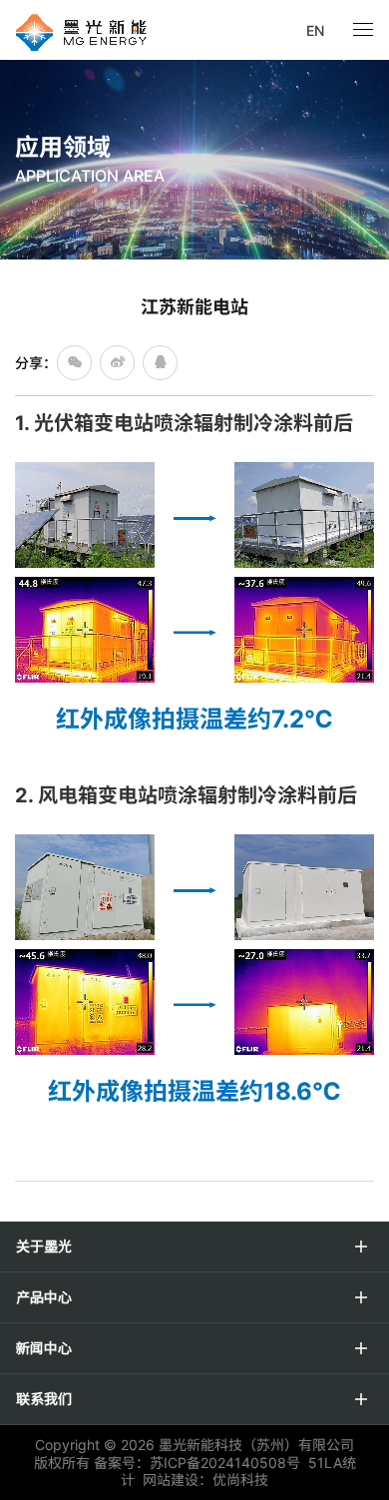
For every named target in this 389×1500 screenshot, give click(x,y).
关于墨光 (44, 1246)
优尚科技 (240, 1479)
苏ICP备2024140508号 (225, 1462)
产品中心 (44, 1297)
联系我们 (44, 1399)
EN (315, 30)
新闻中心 (44, 1348)
